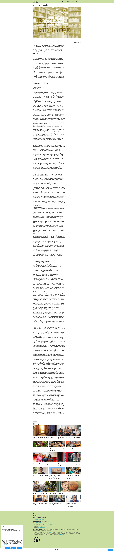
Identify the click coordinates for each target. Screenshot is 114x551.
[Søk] (76, 1)
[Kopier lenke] (78, 42)
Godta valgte (13, 548)
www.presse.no (61, 534)
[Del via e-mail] (77, 42)
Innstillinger (110, 550)
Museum (50, 524)
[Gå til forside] (43, 1)
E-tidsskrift (64, 1)
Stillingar (72, 1)
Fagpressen (39, 526)
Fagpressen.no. (4, 544)
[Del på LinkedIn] (75, 42)
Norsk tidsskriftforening (41, 527)
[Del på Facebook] (74, 42)
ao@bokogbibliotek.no (37, 522)
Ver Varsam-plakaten (47, 532)
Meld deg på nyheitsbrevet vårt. (39, 519)
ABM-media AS (39, 524)
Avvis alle (19, 548)
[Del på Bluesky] (80, 42)
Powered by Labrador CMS (57, 549)
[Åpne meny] (79, 1)
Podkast (68, 1)
